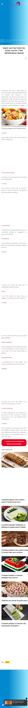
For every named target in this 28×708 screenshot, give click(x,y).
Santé (7, 662)
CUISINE (2, 40)
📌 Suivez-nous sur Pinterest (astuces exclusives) (14, 443)
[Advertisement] (14, 22)
